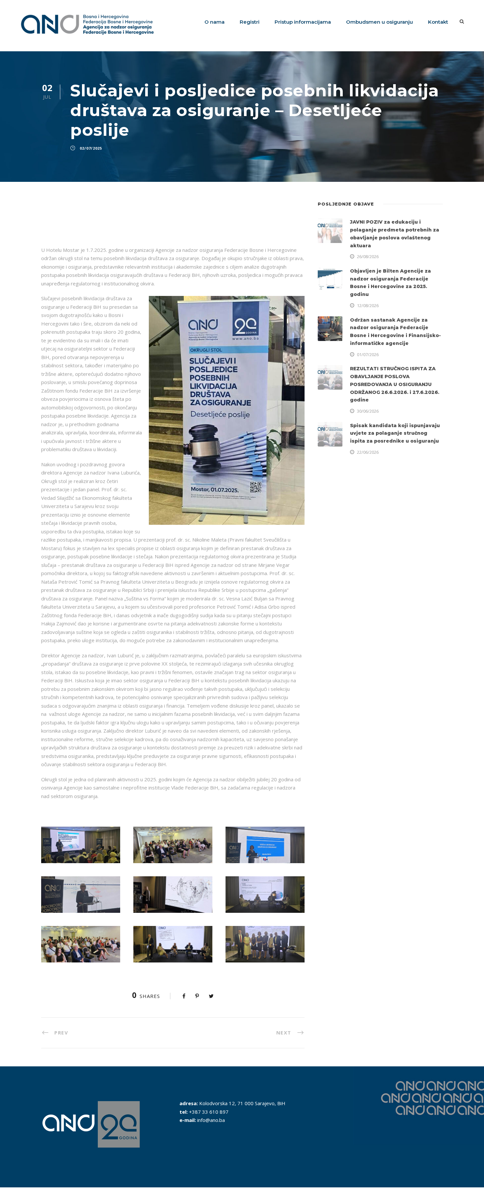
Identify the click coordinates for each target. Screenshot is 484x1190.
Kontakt (438, 22)
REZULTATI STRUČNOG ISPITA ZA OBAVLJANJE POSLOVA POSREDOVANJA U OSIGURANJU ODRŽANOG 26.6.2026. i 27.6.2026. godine (394, 384)
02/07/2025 (91, 148)
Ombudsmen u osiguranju (379, 22)
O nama (214, 22)
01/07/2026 (368, 354)
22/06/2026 (368, 452)
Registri (249, 22)
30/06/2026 (368, 411)
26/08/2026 (368, 256)
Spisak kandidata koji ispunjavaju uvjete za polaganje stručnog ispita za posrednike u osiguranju (395, 433)
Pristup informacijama (303, 22)
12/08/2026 (368, 305)
